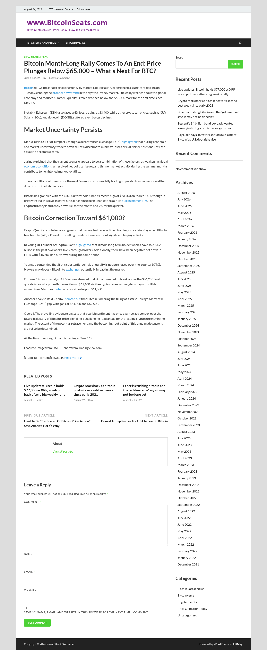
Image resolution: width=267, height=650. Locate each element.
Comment (32, 501)
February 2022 (187, 551)
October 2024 (186, 338)
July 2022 (184, 518)
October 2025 (186, 259)
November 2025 (188, 252)
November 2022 (188, 491)
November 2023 (188, 411)
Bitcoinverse (83, 9)
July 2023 (184, 438)
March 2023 (185, 465)
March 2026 (185, 226)
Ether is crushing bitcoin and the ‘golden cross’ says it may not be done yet (144, 390)
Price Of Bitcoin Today (192, 608)
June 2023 (184, 445)
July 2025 (184, 279)
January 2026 (186, 239)
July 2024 (184, 358)
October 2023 (186, 418)
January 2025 (186, 319)
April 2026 (184, 219)
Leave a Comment (59, 77)
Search (180, 57)
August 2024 (186, 352)
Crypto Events (187, 602)
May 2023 (184, 451)
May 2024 (184, 372)
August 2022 (186, 511)
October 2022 (186, 498)
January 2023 (186, 478)
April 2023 (184, 458)
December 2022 (188, 484)
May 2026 (184, 212)
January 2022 (186, 557)
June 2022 (184, 524)
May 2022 (184, 531)
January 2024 (186, 398)
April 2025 (184, 299)
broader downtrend (65, 92)
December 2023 (188, 405)
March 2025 (185, 305)
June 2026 (184, 206)
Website (30, 589)
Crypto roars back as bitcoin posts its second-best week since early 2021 (94, 390)
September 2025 (188, 265)
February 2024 (187, 392)
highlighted (129, 141)
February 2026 (187, 232)
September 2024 (188, 345)
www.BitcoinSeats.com (67, 22)
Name (29, 553)
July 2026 (184, 199)
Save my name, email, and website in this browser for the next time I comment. (86, 612)
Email (29, 571)
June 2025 (184, 285)
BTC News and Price (59, 9)
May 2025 (184, 292)
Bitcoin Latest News (36, 56)
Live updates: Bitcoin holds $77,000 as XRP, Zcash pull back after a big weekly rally (44, 390)
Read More (71, 357)
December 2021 (188, 564)
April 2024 (184, 378)
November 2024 (188, 332)
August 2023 (186, 431)
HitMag (237, 644)
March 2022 (185, 544)
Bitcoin (29, 87)
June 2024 (184, 365)
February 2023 (187, 471)
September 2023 (188, 425)
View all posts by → (65, 451)
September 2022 (188, 504)
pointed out (73, 299)
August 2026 (186, 192)
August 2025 (186, 272)
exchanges (73, 269)
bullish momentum (134, 200)
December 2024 (188, 325)
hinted (58, 289)
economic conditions (38, 166)
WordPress (221, 644)
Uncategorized (187, 615)
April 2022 (184, 538)
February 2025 (187, 312)
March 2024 (185, 385)
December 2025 (188, 246)
